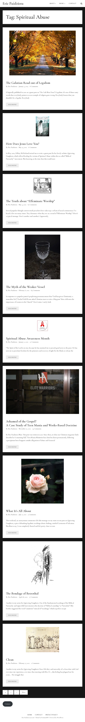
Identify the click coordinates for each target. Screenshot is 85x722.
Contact (7, 704)
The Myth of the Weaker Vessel (25, 287)
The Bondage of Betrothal (22, 593)
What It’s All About (18, 511)
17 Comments (33, 597)
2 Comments (35, 663)
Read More (13, 105)
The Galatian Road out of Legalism (28, 83)
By (11, 86)
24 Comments (36, 429)
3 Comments (32, 515)
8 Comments (34, 86)
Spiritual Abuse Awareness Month (28, 338)
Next (23, 692)
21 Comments (34, 342)
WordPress (60, 717)
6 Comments (32, 147)
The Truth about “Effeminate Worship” (30, 201)
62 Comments (32, 205)
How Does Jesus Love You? (22, 144)
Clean (10, 660)
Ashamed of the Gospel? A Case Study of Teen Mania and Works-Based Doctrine (41, 423)
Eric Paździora (13, 3)
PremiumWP (45, 717)
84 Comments (35, 290)
